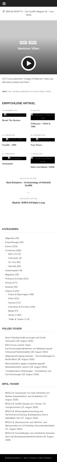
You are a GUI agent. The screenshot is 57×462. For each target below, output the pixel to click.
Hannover (24, 91)
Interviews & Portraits (19, 307)
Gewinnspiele (11, 270)
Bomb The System (11, 120)
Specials (12, 266)
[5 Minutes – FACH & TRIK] (43, 116)
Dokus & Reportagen (18, 294)
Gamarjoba (7, 163)
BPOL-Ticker (10, 384)
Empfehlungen (12, 242)
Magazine (9, 274)
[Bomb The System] (14, 115)
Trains (48, 91)
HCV (31, 91)
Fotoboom (10, 250)
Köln (36, 91)
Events (8, 246)
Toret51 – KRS (9, 145)
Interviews (13, 258)
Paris (41, 91)
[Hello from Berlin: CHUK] (43, 160)
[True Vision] (43, 140)
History (11, 302)
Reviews (9, 287)
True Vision (36, 145)
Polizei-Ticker (12, 328)
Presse (8, 282)
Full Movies (13, 91)
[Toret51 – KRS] (14, 140)
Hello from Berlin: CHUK (43, 167)
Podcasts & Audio (14, 278)
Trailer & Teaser (16, 319)
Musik (11, 311)
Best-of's (13, 254)
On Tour (12, 262)
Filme (23, 42)
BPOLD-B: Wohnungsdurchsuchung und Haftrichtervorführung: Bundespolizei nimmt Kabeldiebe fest (26, 415)
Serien (11, 315)
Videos (32, 42)
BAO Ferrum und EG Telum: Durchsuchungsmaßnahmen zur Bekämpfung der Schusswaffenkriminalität (28, 348)
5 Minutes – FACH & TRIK (40, 125)
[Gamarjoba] (14, 158)
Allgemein (10, 238)
